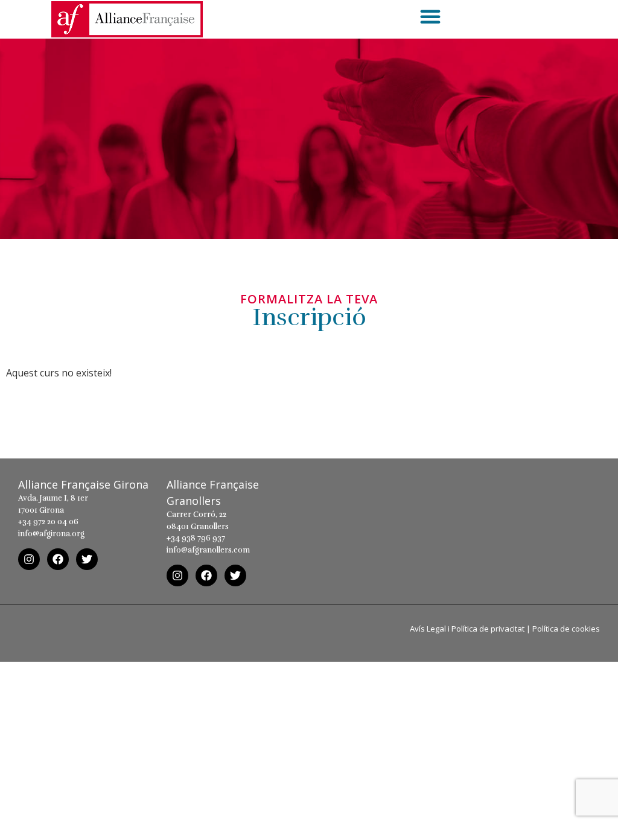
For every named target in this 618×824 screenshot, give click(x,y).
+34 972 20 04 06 (48, 522)
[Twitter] (87, 559)
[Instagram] (29, 559)
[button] (430, 16)
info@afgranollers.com (208, 550)
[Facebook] (58, 559)
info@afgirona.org (51, 534)
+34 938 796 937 (196, 538)
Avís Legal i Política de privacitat (467, 628)
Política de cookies (566, 628)
